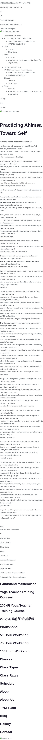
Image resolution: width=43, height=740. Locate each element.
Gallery (2, 98)
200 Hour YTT (5, 538)
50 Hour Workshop (14, 635)
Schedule (11, 49)
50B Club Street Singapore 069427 (12, 573)
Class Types (9, 667)
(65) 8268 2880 (5, 568)
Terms (2, 551)
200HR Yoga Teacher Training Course (21, 41)
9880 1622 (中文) (25, 3)
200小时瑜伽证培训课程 (16, 44)
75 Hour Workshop (14, 643)
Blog (1, 103)
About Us (11, 57)
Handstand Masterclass (12, 36)
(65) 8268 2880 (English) (9, 3)
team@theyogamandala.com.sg (11, 7)
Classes (7, 46)
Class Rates (12, 52)
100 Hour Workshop (15, 651)
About (6, 55)
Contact (3, 107)
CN (1, 16)
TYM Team (8, 707)
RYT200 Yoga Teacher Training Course (18, 38)
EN (1, 11)
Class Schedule (5, 543)
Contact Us (4, 555)
